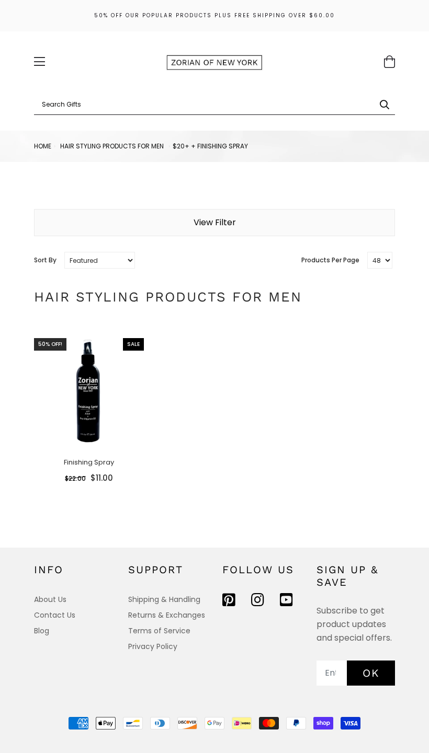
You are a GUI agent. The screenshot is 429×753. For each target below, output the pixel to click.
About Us (50, 599)
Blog (41, 630)
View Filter (215, 222)
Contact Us (54, 615)
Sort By (45, 260)
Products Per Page (330, 260)
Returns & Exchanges (166, 615)
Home (42, 146)
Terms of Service (159, 630)
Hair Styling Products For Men (112, 146)
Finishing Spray (89, 462)
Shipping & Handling (164, 599)
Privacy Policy (152, 646)
